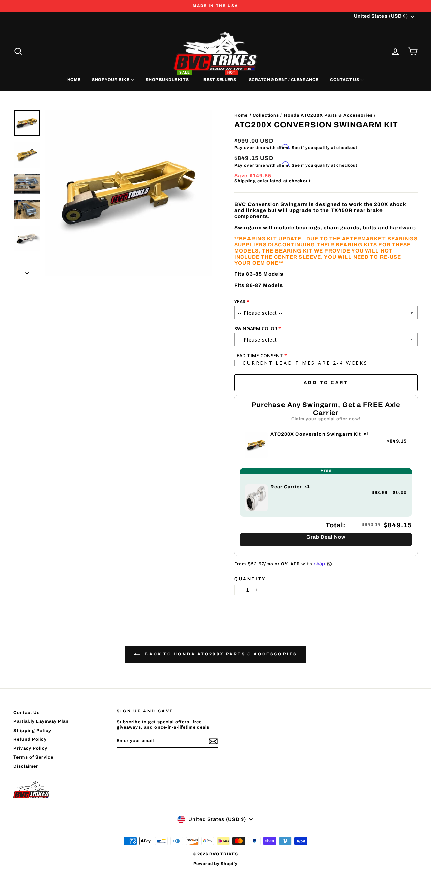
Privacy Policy (30, 748)
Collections (266, 115)
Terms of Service (33, 757)
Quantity (250, 578)
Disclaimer (25, 766)
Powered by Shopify (215, 863)
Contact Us (26, 712)
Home (241, 115)
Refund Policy (30, 739)
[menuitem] (74, 79)
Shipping (245, 181)
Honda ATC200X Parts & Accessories (328, 115)
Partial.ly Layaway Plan (41, 721)
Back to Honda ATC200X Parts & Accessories (220, 654)
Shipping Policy (32, 730)
